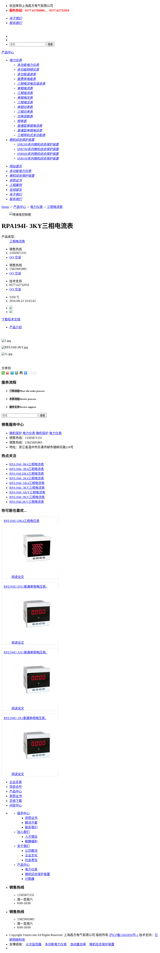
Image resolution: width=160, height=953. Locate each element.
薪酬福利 (31, 841)
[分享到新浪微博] (7, 372)
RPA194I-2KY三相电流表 (26, 501)
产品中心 (8, 52)
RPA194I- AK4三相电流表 (26, 483)
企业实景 (15, 782)
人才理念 (31, 836)
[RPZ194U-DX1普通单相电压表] (37, 638)
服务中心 (23, 813)
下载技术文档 (11, 319)
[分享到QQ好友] (21, 372)
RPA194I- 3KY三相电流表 (27, 487)
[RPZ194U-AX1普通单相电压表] (37, 703)
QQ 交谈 (15, 257)
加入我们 (23, 832)
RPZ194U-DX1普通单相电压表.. (25, 586)
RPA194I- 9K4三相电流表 (26, 464)
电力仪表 (36, 207)
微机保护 (15, 433)
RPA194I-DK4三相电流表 (26, 473)
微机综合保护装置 (37, 874)
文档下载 (15, 800)
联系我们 (31, 827)
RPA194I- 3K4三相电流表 (26, 469)
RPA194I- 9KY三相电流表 (27, 497)
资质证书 (15, 796)
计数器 (29, 878)
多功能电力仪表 (56, 944)
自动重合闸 (78, 944)
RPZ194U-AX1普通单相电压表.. (25, 652)
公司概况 (31, 850)
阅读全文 (18, 577)
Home (5, 207)
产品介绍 (15, 327)
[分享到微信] (3, 372)
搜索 (50, 44)
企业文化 (31, 855)
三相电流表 (55, 207)
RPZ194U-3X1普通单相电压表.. (25, 718)
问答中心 (15, 805)
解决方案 (31, 822)
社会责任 (31, 860)
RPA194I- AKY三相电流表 (27, 492)
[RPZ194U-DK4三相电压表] (37, 572)
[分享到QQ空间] (16, 372)
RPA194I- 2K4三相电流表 (26, 478)
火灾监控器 (33, 944)
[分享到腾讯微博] (12, 372)
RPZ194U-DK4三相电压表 (21, 521)
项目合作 (15, 786)
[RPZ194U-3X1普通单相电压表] (37, 769)
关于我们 (23, 846)
